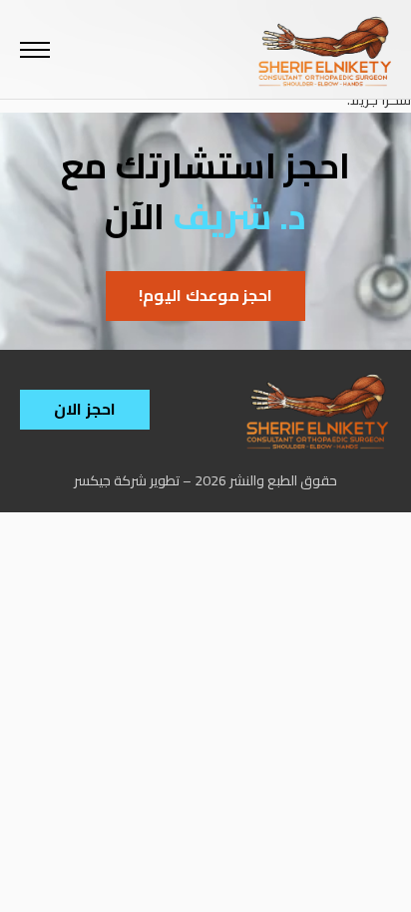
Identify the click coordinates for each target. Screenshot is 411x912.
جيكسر (92, 480)
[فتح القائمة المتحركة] (35, 50)
